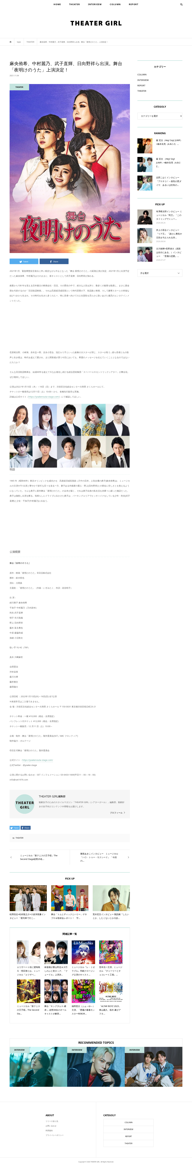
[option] (38, 1067)
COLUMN (115, 4)
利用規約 (49, 1130)
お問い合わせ (51, 1126)
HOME (57, 4)
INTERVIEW (95, 4)
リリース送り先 (52, 1121)
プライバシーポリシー (55, 1135)
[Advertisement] (70, 329)
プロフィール (116, 812)
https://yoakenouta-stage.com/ (43, 396)
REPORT (133, 4)
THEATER (74, 4)
